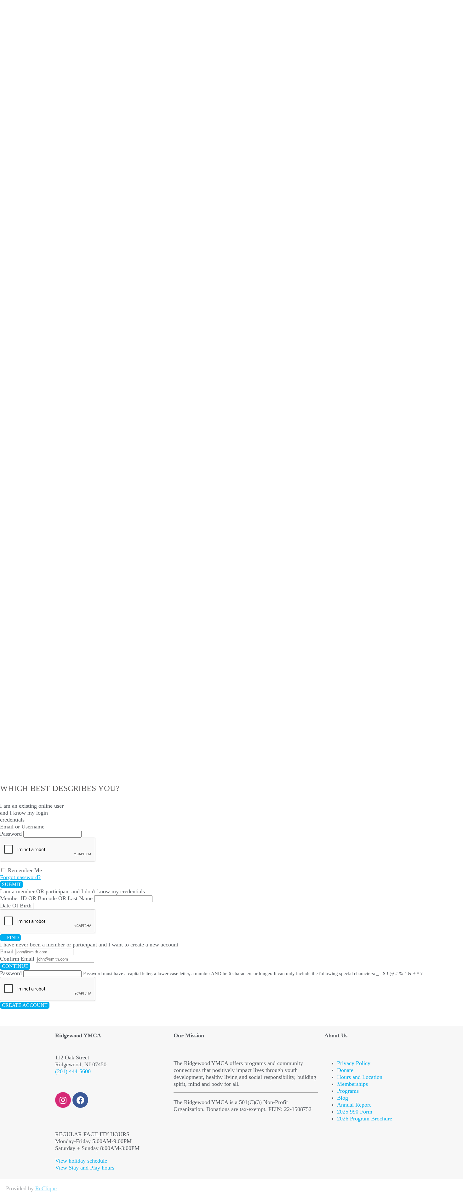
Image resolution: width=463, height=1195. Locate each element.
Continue (15, 966)
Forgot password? (20, 877)
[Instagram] (63, 1100)
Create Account (25, 1005)
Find (12, 937)
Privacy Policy (353, 1063)
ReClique (46, 1188)
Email (7, 951)
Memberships (352, 1084)
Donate (345, 1070)
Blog (342, 1098)
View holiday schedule (81, 1161)
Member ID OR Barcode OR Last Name (46, 898)
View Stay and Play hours (84, 1167)
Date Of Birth (15, 905)
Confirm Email (17, 959)
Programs (348, 1091)
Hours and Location (359, 1077)
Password (11, 834)
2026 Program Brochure (364, 1118)
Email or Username (22, 826)
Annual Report (354, 1105)
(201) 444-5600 (73, 1071)
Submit (11, 884)
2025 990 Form (354, 1111)
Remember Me (24, 870)
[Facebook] (80, 1100)
